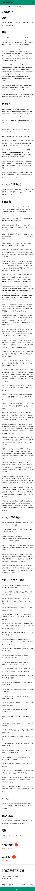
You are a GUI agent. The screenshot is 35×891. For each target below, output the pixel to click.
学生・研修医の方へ (24, 885)
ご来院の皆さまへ (12, 885)
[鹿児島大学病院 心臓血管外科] (10, 2)
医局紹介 (4, 885)
